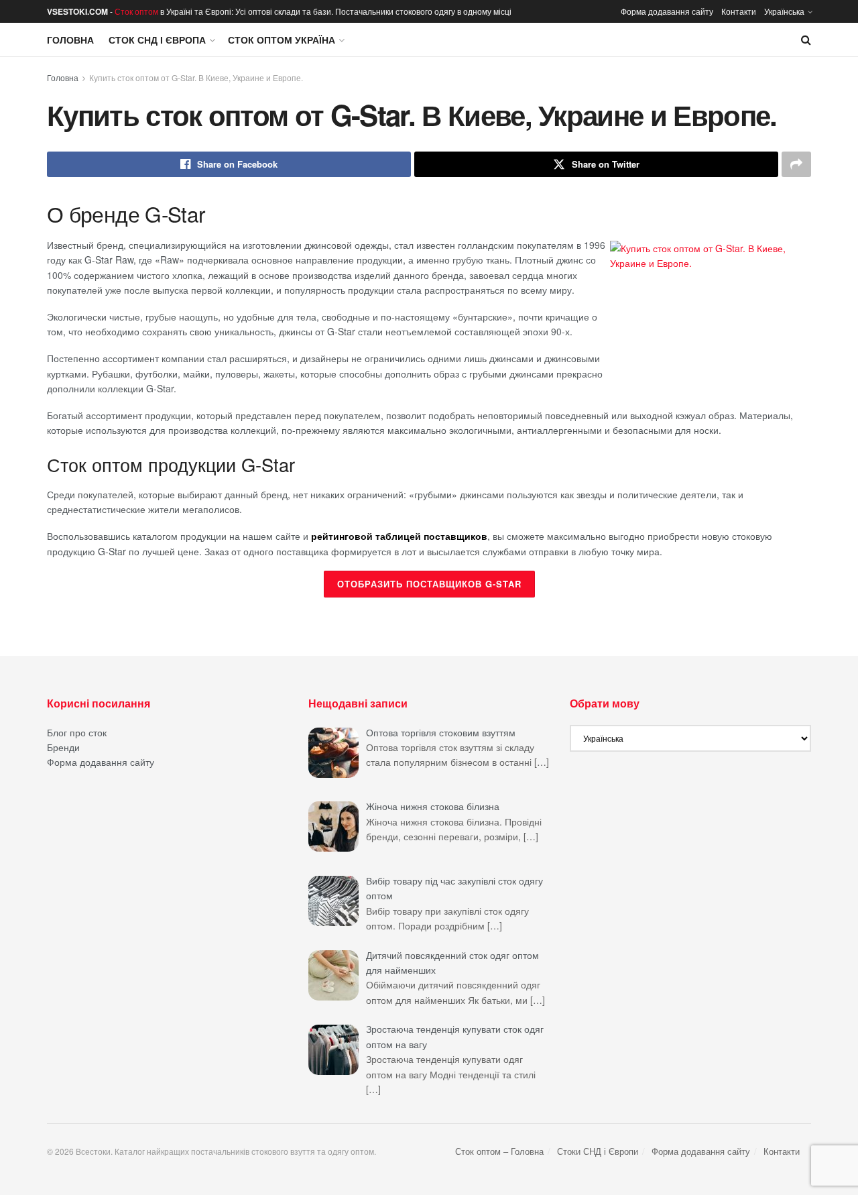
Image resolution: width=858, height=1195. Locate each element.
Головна (70, 39)
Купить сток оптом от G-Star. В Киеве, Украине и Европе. (196, 77)
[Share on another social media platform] (796, 164)
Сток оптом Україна (281, 39)
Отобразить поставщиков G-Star (429, 583)
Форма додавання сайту (667, 11)
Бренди (63, 747)
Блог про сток (77, 732)
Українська (784, 11)
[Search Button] (806, 39)
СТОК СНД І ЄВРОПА (157, 39)
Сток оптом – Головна (499, 1151)
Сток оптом (136, 11)
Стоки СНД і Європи (597, 1151)
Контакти (738, 11)
